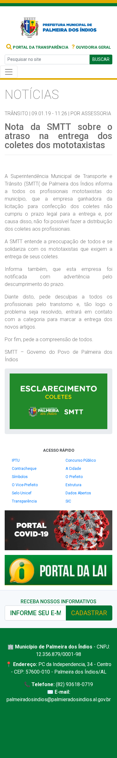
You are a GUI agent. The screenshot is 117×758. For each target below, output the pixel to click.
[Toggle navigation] (8, 72)
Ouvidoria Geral (91, 47)
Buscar (101, 59)
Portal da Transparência (40, 47)
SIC (68, 501)
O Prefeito (74, 477)
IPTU (16, 460)
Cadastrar (89, 613)
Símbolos (20, 477)
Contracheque (24, 468)
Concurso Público (81, 460)
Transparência (24, 501)
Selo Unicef (22, 493)
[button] (102, 379)
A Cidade (73, 468)
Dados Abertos (78, 493)
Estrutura (73, 485)
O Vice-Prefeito (25, 485)
